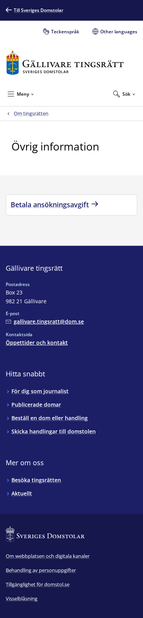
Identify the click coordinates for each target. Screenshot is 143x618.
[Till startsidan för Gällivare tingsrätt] (65, 62)
